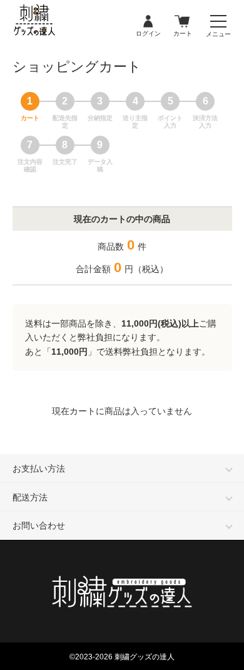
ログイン (148, 22)
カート (182, 22)
